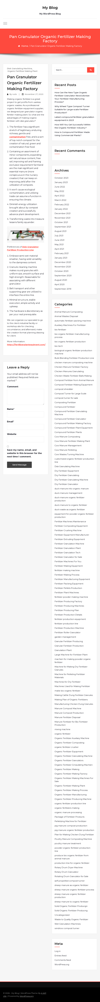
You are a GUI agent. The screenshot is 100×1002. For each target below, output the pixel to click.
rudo (14, 94)
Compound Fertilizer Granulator (70, 419)
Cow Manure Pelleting (66, 450)
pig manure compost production (71, 825)
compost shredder (64, 389)
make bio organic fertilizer (67, 690)
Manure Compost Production (69, 713)
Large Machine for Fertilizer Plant (71, 654)
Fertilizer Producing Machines (69, 606)
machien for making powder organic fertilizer (73, 660)
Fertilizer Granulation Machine (69, 543)
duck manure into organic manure (72, 488)
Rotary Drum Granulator (66, 872)
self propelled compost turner (70, 881)
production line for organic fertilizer (72, 863)
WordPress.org (62, 964)
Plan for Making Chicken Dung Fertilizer (74, 834)
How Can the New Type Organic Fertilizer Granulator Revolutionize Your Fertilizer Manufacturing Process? (72, 97)
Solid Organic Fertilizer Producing (71, 910)
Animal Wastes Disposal (66, 316)
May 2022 (59, 191)
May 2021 (59, 244)
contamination (17, 137)
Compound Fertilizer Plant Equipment (74, 428)
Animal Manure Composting (69, 312)
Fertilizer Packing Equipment (69, 583)
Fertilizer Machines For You (68, 561)
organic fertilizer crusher (67, 747)
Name (10, 409)
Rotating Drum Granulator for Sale (71, 876)
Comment (12, 386)
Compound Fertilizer (65, 407)
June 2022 (60, 187)
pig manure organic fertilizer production (74, 830)
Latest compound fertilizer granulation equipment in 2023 (74, 118)
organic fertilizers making (67, 808)
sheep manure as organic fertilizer (71, 885)
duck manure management (68, 493)
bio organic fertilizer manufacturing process (72, 335)
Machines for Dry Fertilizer (67, 682)
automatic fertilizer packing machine (73, 320)
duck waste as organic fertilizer (70, 509)
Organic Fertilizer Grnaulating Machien (74, 765)
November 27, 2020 (34, 94)
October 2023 (61, 178)
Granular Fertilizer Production (69, 646)
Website (11, 434)
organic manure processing (68, 812)
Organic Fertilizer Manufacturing (71, 794)
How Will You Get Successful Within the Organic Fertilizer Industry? (72, 126)
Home (24, 46)
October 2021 (61, 222)
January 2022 (61, 209)
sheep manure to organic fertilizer (71, 901)
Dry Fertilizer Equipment (67, 471)
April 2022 (59, 195)
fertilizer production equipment (70, 619)
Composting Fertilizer (65, 402)
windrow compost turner (67, 928)
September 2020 (63, 275)
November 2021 (62, 218)
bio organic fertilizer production (70, 341)
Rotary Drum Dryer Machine (69, 867)
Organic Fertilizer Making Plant (22, 71)
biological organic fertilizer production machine (73, 352)
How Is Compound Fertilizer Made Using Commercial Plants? (72, 134)
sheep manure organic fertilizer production (70, 895)
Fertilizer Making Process (67, 575)
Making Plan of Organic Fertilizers (71, 699)
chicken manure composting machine (74, 362)
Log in (58, 951)
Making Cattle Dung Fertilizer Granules (74, 695)
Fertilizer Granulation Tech (67, 552)
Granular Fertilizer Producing (69, 641)
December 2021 (63, 213)
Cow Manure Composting (67, 436)
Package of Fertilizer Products (69, 817)
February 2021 (62, 253)
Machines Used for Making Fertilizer (72, 686)
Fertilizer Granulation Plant (68, 548)
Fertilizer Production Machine (69, 628)
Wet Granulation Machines (68, 924)
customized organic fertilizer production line (74, 460)
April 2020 (60, 284)
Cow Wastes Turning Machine (69, 454)
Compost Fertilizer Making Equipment (73, 384)
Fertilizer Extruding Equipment (70, 539)
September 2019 (63, 289)
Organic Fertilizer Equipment (69, 751)
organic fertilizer (62, 734)
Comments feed (63, 960)
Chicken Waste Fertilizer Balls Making (73, 376)
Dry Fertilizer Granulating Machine (71, 479)
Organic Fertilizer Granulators (69, 760)
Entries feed (60, 955)
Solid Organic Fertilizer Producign (71, 906)
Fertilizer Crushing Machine (68, 530)
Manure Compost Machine (68, 708)
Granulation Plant (63, 650)
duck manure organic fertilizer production (69, 499)
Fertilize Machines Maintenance (70, 521)
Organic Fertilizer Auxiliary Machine (72, 738)
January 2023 (61, 182)
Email (10, 421)
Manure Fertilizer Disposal (67, 717)
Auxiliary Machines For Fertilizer (70, 325)
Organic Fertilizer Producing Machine (73, 799)
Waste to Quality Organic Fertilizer (71, 919)
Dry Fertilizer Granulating (67, 475)
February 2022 (62, 204)
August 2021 (61, 231)
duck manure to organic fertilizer (71, 505)
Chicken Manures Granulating (69, 371)
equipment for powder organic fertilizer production (74, 515)
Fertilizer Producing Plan (67, 610)
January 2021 (61, 258)
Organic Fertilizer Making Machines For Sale (74, 780)
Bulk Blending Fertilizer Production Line (74, 358)
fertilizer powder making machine (71, 597)
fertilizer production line (66, 623)
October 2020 (61, 271)
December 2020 (63, 262)
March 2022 (60, 200)
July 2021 (59, 235)
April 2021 (59, 249)
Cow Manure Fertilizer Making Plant (72, 441)
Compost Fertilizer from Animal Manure (74, 380)
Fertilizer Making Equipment (69, 566)
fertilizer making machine (67, 570)
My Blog (50, 7)
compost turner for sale (66, 398)
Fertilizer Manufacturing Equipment (72, 579)
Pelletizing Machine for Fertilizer (70, 821)
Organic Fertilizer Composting (69, 742)
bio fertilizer (60, 329)
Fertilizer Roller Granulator (67, 632)
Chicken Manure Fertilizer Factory (71, 367)
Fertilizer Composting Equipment (71, 526)
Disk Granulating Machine (19, 68)
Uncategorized (62, 915)
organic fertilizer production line (70, 803)
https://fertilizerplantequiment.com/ (26, 344)
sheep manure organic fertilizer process (74, 889)
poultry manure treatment (68, 843)
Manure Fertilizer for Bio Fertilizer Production (71, 723)
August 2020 (61, 280)
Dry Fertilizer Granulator (66, 484)
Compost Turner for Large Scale (70, 393)
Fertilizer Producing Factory (68, 601)
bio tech (59, 346)
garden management (65, 637)
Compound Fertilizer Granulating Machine (71, 413)
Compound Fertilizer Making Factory (73, 423)
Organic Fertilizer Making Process (71, 790)
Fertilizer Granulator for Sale (68, 557)
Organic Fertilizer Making (67, 769)
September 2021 (63, 226)
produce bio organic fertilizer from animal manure (72, 857)
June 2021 (59, 240)
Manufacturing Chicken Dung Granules (74, 704)
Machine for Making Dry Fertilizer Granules (71, 668)
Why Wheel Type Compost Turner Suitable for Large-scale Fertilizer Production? (72, 109)
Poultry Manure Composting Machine (73, 839)
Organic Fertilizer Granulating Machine (73, 756)
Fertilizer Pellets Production (68, 588)
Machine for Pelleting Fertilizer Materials (70, 676)
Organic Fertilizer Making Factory (71, 773)
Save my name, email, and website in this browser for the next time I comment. (24, 453)
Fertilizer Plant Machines (67, 592)
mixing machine (62, 729)
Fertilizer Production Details (68, 614)
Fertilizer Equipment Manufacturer (72, 535)
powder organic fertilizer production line (72, 849)
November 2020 (63, 266)
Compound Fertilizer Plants (68, 432)
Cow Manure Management (68, 445)
